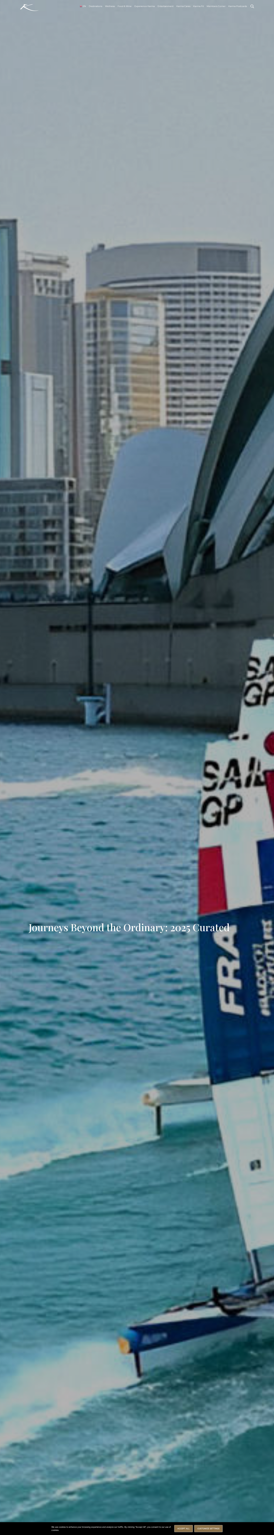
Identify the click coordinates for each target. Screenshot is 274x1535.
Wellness (110, 6)
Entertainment (166, 6)
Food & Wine (125, 6)
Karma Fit (198, 6)
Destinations (95, 6)
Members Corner (216, 6)
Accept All (183, 1528)
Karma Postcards (237, 6)
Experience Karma (144, 6)
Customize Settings (208, 1528)
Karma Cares (183, 6)
